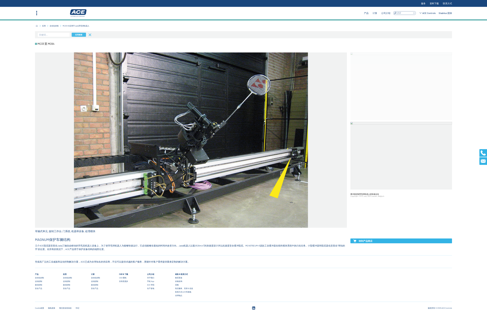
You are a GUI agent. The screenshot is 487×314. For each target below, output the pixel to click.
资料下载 (434, 3)
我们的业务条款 (65, 308)
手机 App (150, 281)
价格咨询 (178, 281)
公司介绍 (150, 274)
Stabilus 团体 (445, 13)
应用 (44, 26)
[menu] (377, 13)
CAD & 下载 (123, 274)
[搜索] (414, 13)
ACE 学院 (150, 285)
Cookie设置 (39, 308)
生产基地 (150, 288)
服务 (423, 3)
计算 (93, 274)
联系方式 (447, 3)
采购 (177, 285)
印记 (77, 308)
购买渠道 (178, 278)
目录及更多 (123, 281)
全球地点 (178, 295)
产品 (37, 274)
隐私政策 (51, 308)
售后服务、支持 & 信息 (184, 288)
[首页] (37, 26)
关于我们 (150, 278)
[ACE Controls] (78, 13)
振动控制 (38, 285)
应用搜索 (78, 35)
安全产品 (38, 288)
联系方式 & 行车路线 (183, 292)
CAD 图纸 (122, 278)
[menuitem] (366, 13)
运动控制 (38, 281)
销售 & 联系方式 (181, 274)
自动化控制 (54, 26)
